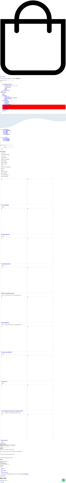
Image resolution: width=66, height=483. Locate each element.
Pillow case (3, 168)
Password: (6, 86)
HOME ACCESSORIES (5, 159)
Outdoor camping (4, 163)
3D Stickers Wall (4, 381)
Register (6, 89)
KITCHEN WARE (4, 162)
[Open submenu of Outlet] (4, 105)
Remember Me (8, 87)
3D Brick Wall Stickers (5, 322)
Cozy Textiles (3, 156)
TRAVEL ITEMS (4, 173)
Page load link (2, 475)
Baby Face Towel (4, 440)
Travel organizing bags (4, 174)
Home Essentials (3, 160)
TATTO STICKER (4, 171)
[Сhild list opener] (3, 165)
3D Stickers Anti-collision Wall (6, 352)
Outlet (2, 165)
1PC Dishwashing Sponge (5, 263)
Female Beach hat (4, 157)
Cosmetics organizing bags (5, 154)
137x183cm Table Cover (5, 234)
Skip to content (2, 76)
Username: (6, 85)
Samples (2, 170)
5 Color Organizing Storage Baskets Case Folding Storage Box (12, 410)
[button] (63, 480)
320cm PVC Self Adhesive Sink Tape (7, 293)
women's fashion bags (4, 176)
